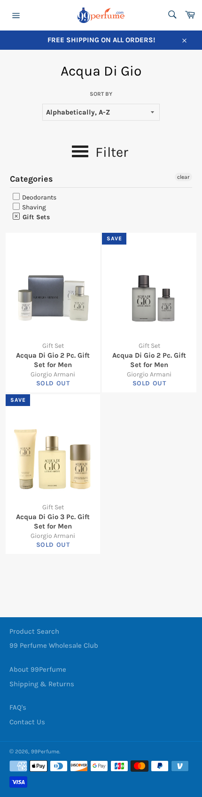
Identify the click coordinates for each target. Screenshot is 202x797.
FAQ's (17, 707)
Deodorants (38, 197)
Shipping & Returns (41, 684)
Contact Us (27, 722)
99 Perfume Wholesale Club (53, 645)
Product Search (34, 631)
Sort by (101, 94)
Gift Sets (35, 217)
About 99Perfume (37, 669)
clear (183, 177)
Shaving (33, 207)
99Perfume (45, 751)
